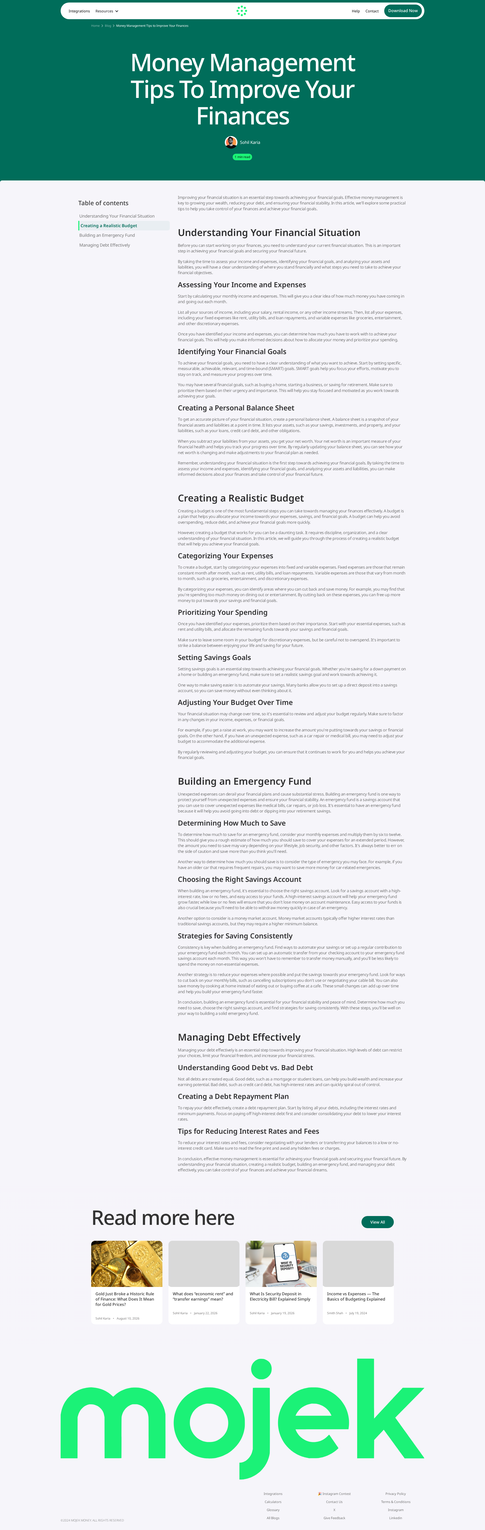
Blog (108, 25)
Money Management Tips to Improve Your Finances (152, 25)
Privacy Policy (395, 1493)
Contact (372, 11)
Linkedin (395, 1518)
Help (356, 11)
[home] (242, 11)
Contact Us (334, 1501)
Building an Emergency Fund (107, 235)
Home (95, 25)
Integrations (79, 11)
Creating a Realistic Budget (109, 225)
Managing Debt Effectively (104, 245)
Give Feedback (334, 1518)
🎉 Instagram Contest (334, 1493)
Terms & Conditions (395, 1501)
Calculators (273, 1501)
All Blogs (273, 1518)
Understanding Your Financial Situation (117, 216)
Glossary (273, 1510)
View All (377, 1222)
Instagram (396, 1510)
